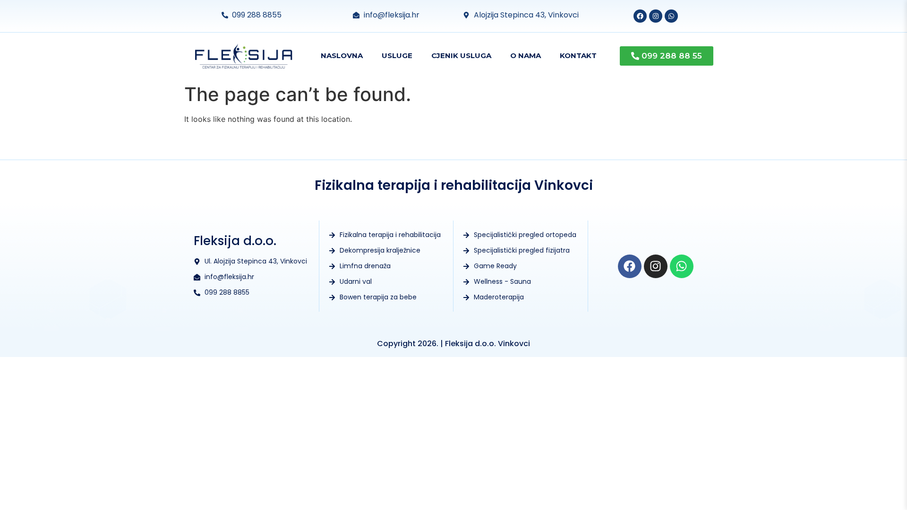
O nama (525, 55)
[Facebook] (640, 16)
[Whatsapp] (671, 16)
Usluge (397, 55)
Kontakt (578, 55)
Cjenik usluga (461, 55)
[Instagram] (655, 16)
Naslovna (342, 55)
